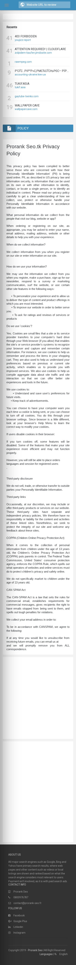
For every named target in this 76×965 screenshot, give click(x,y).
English (63, 954)
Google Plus (20, 921)
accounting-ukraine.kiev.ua (30, 74)
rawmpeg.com (23, 61)
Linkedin (18, 926)
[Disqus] (38, 791)
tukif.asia (20, 87)
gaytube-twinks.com (27, 96)
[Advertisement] (38, 698)
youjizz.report (23, 39)
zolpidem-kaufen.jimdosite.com (33, 52)
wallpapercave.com (26, 109)
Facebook (19, 915)
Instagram (19, 932)
